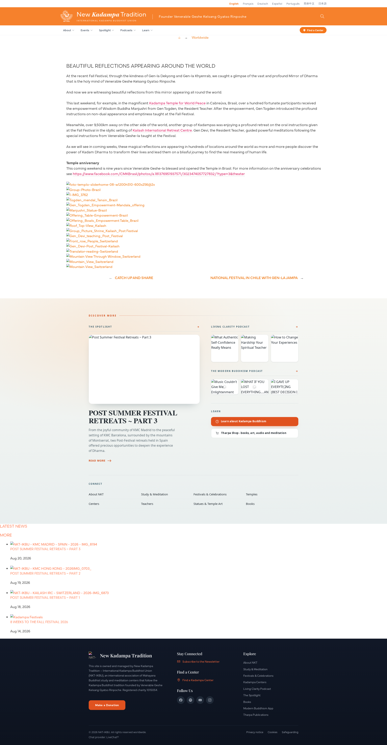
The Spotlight (100, 326)
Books (269, 504)
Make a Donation (107, 705)
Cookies (272, 732)
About (67, 30)
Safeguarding (290, 732)
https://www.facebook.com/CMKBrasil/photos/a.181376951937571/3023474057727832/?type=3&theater (159, 173)
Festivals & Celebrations (217, 494)
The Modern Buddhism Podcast (237, 370)
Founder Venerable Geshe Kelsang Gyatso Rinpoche (203, 16)
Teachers (164, 504)
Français (248, 3)
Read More (97, 460)
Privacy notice (254, 732)
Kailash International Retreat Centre (162, 130)
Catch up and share (134, 277)
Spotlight (105, 30)
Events (85, 30)
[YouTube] (200, 700)
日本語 (322, 3)
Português (293, 3)
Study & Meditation (164, 494)
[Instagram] (210, 700)
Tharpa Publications (255, 715)
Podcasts (126, 30)
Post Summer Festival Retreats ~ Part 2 (45, 573)
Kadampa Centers (254, 682)
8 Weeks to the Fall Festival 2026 (39, 622)
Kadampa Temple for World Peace (177, 102)
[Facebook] (181, 700)
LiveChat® (112, 737)
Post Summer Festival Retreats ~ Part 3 (133, 416)
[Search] (322, 16)
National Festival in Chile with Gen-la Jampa (254, 277)
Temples (269, 494)
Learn (145, 30)
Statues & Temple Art (217, 504)
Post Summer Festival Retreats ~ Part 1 (45, 598)
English (234, 3)
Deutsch (262, 3)
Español (277, 3)
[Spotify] (190, 700)
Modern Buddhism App (258, 708)
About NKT (112, 494)
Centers (112, 504)
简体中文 (309, 3)
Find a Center (315, 30)
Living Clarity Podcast (230, 326)
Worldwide (200, 37)
